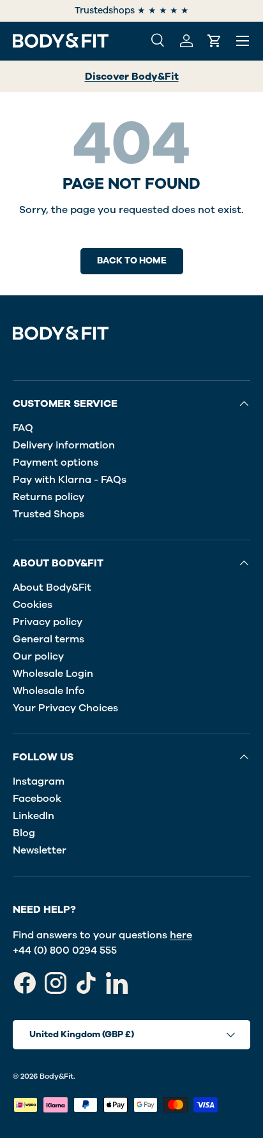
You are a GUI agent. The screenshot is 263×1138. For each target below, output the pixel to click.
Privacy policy (47, 622)
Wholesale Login (53, 674)
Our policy (38, 656)
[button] (214, 41)
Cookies (32, 605)
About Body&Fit (52, 587)
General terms (48, 639)
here (181, 935)
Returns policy (48, 497)
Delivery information (64, 445)
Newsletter (39, 850)
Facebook (37, 799)
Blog (24, 833)
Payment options (55, 462)
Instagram (38, 781)
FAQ (23, 428)
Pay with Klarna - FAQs (69, 480)
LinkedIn (33, 816)
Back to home (132, 261)
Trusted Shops (48, 514)
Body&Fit (56, 1076)
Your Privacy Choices (65, 708)
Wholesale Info (49, 691)
